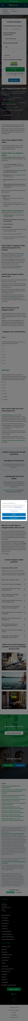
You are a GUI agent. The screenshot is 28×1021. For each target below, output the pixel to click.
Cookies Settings (14, 511)
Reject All (14, 514)
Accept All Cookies (14, 517)
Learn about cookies (18, 507)
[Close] (25, 501)
